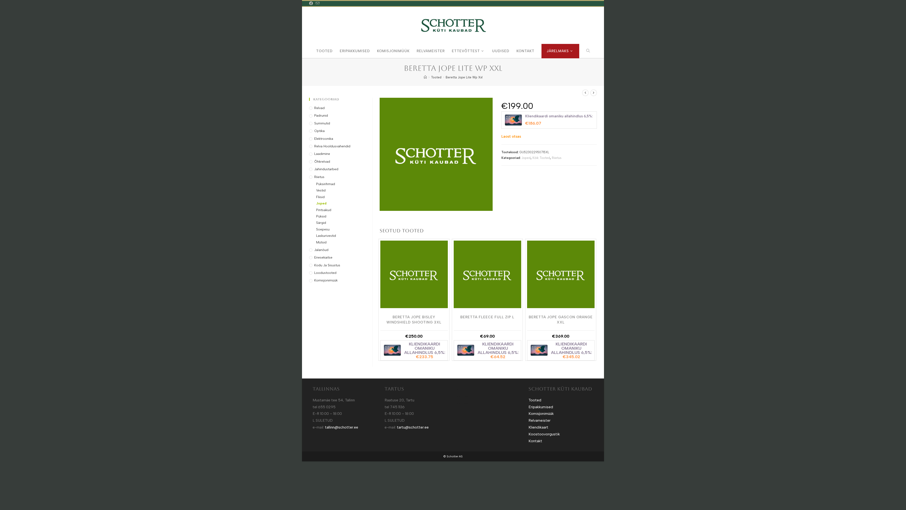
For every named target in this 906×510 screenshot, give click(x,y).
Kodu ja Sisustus (327, 265)
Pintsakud (323, 210)
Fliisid (320, 197)
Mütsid (321, 242)
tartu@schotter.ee (413, 427)
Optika (319, 131)
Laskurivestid (326, 236)
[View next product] (593, 92)
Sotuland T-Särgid (463, 396)
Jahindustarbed (326, 169)
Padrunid (321, 116)
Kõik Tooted (541, 158)
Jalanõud (321, 250)
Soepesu (323, 229)
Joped (526, 158)
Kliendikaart (538, 427)
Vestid (321, 190)
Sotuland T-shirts (462, 403)
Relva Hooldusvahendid (332, 146)
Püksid (321, 216)
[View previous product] (585, 92)
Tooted (534, 400)
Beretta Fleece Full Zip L (487, 317)
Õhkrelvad (322, 162)
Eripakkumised (540, 407)
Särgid (321, 223)
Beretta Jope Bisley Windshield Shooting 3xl (413, 319)
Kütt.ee (459, 390)
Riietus (557, 158)
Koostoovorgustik (544, 434)
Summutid (322, 123)
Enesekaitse (323, 257)
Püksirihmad (325, 184)
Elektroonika (323, 139)
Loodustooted (325, 273)
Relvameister (539, 420)
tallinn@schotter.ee (341, 427)
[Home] (425, 77)
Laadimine (322, 154)
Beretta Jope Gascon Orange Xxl (561, 319)
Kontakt (535, 441)
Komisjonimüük (326, 280)
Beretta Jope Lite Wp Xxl (464, 77)
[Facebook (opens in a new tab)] (311, 3)
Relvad (319, 108)
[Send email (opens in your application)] (317, 3)
